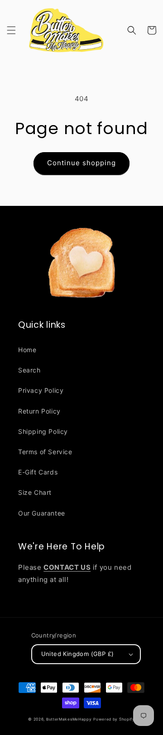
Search (29, 370)
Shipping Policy (43, 431)
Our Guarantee (41, 513)
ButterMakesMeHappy (69, 719)
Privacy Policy (40, 390)
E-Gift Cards (38, 472)
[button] (11, 30)
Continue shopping (81, 162)
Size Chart (35, 492)
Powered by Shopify (114, 719)
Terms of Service (45, 452)
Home (27, 350)
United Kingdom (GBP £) (77, 653)
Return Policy (39, 411)
